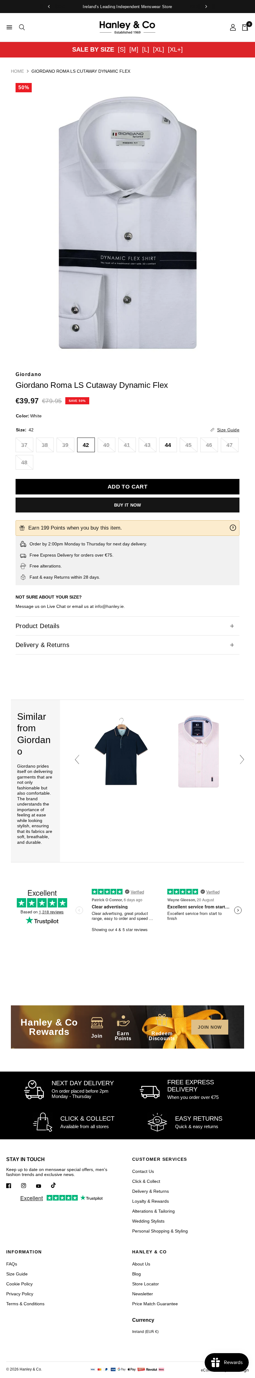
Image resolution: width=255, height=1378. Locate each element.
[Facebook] (13, 1185)
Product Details (37, 625)
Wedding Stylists (148, 1221)
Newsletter (142, 1293)
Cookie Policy (19, 1283)
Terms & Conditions (25, 1303)
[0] (243, 27)
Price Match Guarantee (155, 1303)
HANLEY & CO (149, 1252)
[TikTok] (58, 1185)
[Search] (21, 27)
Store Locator (145, 1283)
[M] (133, 49)
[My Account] (233, 27)
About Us (141, 1263)
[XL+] (175, 49)
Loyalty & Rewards (150, 1201)
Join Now (210, 1027)
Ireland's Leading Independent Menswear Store (127, 6)
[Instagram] (28, 1185)
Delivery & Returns (42, 644)
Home (17, 71)
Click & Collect (146, 1181)
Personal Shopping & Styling (160, 1231)
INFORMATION (24, 1252)
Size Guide (17, 1273)
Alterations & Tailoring (153, 1211)
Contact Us (143, 1171)
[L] (145, 49)
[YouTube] (43, 1186)
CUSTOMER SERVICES (159, 1159)
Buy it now (127, 505)
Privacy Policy (19, 1293)
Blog (136, 1273)
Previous (77, 759)
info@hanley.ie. (110, 606)
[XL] (158, 49)
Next (242, 759)
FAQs (11, 1263)
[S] (122, 49)
